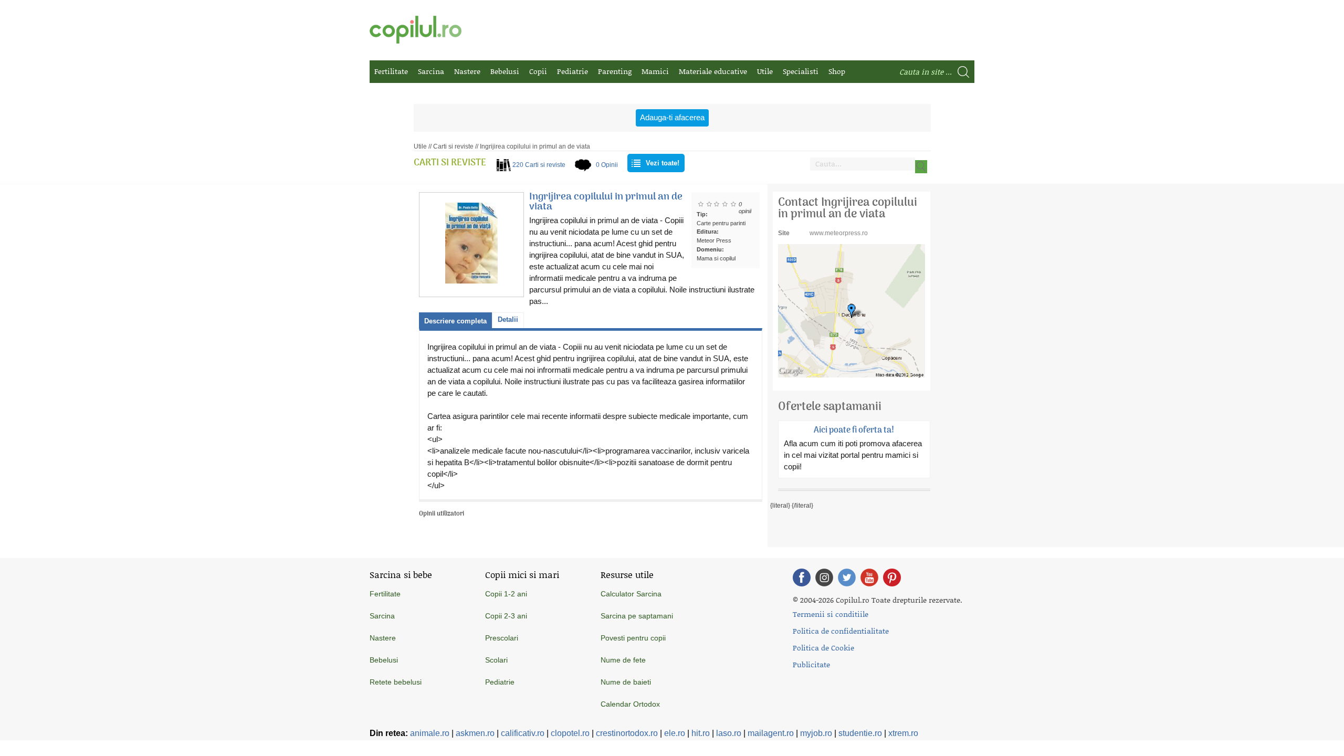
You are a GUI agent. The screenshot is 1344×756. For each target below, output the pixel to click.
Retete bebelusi (396, 682)
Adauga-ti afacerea (672, 117)
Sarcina (431, 71)
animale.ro (429, 733)
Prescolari (501, 638)
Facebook (802, 577)
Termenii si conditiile (830, 614)
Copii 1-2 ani (506, 594)
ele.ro (674, 733)
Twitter (847, 577)
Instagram (824, 577)
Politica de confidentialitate (841, 630)
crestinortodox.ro (627, 733)
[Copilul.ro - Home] (415, 30)
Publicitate (811, 664)
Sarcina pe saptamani (637, 616)
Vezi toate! (662, 163)
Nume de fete (623, 660)
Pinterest (892, 577)
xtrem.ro (903, 733)
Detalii (508, 319)
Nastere (467, 71)
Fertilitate (391, 71)
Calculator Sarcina (631, 594)
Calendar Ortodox (630, 704)
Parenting (615, 71)
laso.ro (728, 733)
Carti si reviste (453, 146)
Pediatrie (572, 71)
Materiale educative (713, 71)
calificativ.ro (522, 733)
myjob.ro (816, 733)
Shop (836, 71)
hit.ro (700, 733)
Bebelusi (504, 71)
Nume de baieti (626, 682)
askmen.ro (475, 733)
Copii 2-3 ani (506, 616)
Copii (538, 71)
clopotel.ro (570, 733)
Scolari (496, 660)
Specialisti (800, 71)
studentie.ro (860, 733)
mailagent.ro (771, 733)
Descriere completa (455, 321)
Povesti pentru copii (633, 638)
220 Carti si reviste (538, 165)
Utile (765, 71)
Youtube (869, 577)
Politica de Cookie (823, 647)
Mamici (655, 71)
